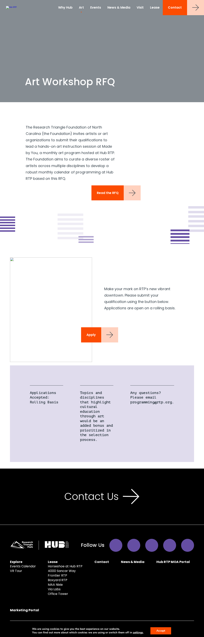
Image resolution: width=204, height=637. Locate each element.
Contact (175, 7)
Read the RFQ (108, 193)
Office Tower (58, 594)
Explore (16, 562)
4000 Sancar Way (62, 571)
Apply (91, 334)
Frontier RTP (57, 575)
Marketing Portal (24, 610)
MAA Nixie (55, 584)
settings (138, 632)
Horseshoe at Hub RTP (65, 566)
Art (81, 7)
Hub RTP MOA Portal (173, 562)
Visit (140, 7)
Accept (160, 631)
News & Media (118, 7)
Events (95, 7)
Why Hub (65, 7)
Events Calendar (23, 566)
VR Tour (16, 571)
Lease (155, 7)
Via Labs (54, 589)
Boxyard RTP (57, 580)
